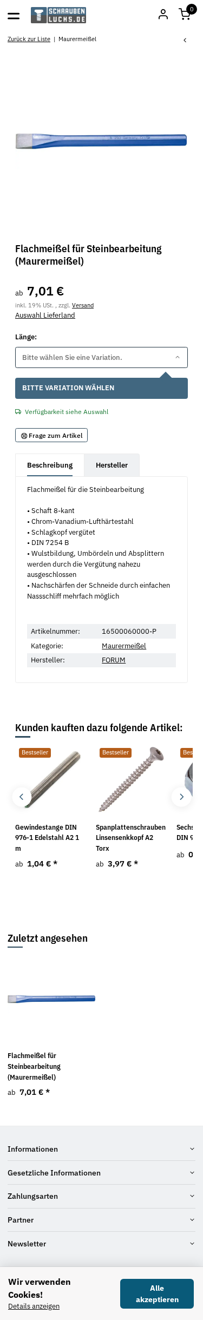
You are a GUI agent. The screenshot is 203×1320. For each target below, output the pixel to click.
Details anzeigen (34, 1306)
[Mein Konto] (163, 15)
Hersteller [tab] (112, 465)
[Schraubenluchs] (59, 15)
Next (181, 797)
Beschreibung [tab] (50, 465)
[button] (184, 15)
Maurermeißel (124, 646)
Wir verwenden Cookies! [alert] (39, 1288)
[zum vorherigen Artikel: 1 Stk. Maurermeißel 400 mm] (185, 40)
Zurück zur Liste (29, 39)
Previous (22, 797)
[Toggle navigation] (13, 15)
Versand (83, 305)
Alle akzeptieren (157, 1293)
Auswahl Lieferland (45, 315)
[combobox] (101, 357)
